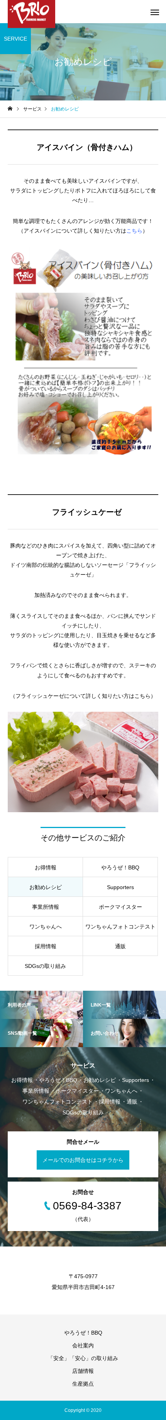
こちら (134, 231)
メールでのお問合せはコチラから (83, 1160)
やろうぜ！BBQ (83, 1333)
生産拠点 (83, 1384)
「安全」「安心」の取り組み (83, 1358)
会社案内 (85, 1345)
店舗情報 (83, 1371)
